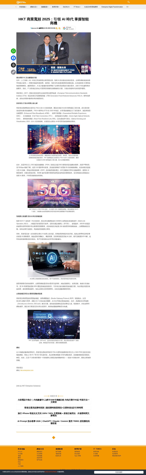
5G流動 (20, 453)
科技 (19, 462)
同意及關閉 (118, 472)
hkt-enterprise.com (26, 370)
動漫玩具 (58, 456)
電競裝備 (58, 453)
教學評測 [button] (55, 7)
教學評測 (78, 449)
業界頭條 (96, 451)
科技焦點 (21, 449)
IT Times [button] (76, 7)
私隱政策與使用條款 (50, 472)
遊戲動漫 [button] (44, 7)
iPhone (20, 451)
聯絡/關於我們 (116, 456)
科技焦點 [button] (22, 7)
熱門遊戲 (58, 451)
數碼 (19, 458)
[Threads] (13, 66)
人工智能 (20, 466)
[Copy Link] (13, 73)
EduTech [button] (66, 7)
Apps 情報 (77, 456)
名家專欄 (96, 456)
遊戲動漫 (59, 449)
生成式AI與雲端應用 (91, 7)
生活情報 (39, 453)
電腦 (19, 456)
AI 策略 (95, 453)
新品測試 (77, 453)
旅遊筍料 (39, 458)
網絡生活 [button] (33, 7)
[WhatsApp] (13, 51)
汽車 (19, 464)
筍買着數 (39, 456)
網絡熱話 (39, 451)
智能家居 (20, 460)
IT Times (97, 449)
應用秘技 (77, 451)
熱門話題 (39, 460)
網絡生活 (40, 449)
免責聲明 (115, 453)
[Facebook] (13, 58)
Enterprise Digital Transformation (112, 7)
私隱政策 (115, 451)
